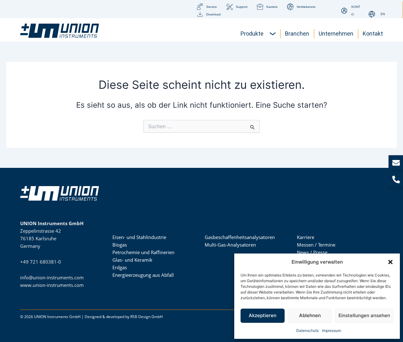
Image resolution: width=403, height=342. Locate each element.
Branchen (123, 223)
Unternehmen (312, 223)
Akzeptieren (262, 315)
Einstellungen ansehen (364, 315)
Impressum (331, 330)
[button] (390, 262)
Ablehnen (310, 315)
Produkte (215, 223)
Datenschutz (307, 330)
